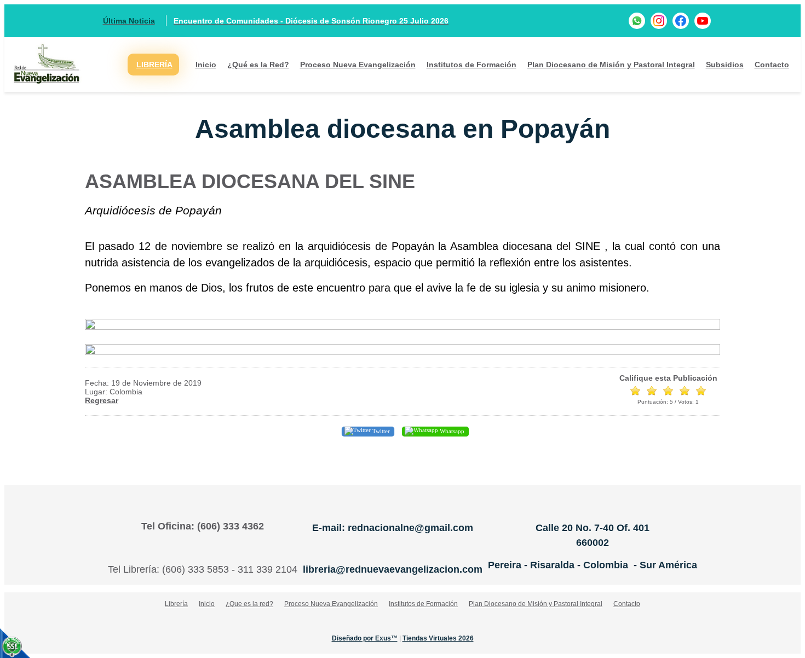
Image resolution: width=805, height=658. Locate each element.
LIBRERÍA (154, 64)
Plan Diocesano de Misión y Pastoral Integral (611, 64)
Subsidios (725, 64)
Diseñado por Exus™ (365, 638)
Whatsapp (451, 431)
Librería (176, 604)
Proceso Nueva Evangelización (358, 64)
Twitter (380, 431)
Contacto (772, 64)
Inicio (206, 64)
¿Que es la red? (249, 604)
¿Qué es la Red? (258, 64)
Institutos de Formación (471, 64)
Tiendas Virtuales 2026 (438, 638)
